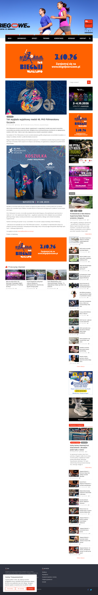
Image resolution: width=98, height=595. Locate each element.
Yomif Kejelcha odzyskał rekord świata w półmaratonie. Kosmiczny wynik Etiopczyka (35, 284)
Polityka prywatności (47, 579)
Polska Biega (10, 116)
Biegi (9, 38)
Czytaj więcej (88, 234)
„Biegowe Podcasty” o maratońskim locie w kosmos (84, 530)
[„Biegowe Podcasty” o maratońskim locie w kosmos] (74, 527)
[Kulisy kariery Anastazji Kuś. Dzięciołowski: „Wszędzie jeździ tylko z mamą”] (81, 428)
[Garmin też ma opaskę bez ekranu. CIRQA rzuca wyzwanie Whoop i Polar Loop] (74, 300)
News (76, 210)
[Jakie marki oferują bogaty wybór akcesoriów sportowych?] (74, 265)
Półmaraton (36, 125)
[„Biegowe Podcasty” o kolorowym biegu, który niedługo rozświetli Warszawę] (74, 470)
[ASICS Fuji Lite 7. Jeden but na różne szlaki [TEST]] (74, 319)
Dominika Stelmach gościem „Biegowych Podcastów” (84, 501)
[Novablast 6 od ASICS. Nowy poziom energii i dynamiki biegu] (74, 347)
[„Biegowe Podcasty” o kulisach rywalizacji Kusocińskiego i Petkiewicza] (74, 517)
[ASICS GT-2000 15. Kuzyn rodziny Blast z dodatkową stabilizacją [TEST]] (74, 256)
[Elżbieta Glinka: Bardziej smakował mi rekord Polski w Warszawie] (74, 490)
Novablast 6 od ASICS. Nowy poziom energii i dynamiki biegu (84, 349)
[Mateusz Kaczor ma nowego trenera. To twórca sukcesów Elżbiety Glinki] (74, 508)
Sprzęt (34, 38)
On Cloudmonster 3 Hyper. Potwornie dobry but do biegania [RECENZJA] (85, 276)
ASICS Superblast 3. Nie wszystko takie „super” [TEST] (85, 340)
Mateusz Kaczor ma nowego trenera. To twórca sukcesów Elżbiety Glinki (85, 510)
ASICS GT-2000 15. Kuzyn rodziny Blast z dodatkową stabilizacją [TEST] (85, 258)
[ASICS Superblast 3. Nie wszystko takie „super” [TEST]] (74, 338)
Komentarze (58, 38)
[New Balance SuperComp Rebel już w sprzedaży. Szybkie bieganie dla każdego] (74, 237)
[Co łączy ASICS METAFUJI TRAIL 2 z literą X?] (74, 311)
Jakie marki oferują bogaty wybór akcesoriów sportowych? (85, 267)
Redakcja (18, 125)
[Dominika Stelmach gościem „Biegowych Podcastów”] (74, 499)
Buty (72, 210)
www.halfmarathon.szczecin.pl (25, 231)
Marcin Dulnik (83, 220)
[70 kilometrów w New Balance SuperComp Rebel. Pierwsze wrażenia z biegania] (81, 197)
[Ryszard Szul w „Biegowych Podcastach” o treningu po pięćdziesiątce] (74, 481)
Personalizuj (10, 588)
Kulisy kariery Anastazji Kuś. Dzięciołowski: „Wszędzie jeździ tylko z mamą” (79, 448)
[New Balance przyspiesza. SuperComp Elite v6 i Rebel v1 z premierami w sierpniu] (74, 291)
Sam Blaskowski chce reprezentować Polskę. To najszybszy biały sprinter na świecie (56, 284)
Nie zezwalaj (21, 588)
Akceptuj (30, 588)
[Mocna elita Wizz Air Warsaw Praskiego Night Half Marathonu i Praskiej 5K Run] (15, 270)
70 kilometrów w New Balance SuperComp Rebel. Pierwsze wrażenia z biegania (80, 216)
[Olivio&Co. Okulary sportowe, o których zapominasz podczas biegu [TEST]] (74, 356)
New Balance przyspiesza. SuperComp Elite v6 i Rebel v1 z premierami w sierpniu (85, 294)
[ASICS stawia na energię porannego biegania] (74, 247)
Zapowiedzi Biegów (44, 125)
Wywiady (71, 38)
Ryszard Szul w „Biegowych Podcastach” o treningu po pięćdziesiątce (85, 483)
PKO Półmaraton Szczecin (27, 125)
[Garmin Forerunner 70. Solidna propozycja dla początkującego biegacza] (74, 282)
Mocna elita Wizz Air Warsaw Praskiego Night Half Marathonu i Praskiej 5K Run (14, 284)
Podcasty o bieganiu (76, 425)
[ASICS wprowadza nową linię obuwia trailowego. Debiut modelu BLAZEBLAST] (74, 327)
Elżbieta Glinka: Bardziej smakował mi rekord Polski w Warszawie (85, 492)
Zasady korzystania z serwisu (49, 577)
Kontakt (83, 38)
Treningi (46, 38)
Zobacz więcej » (81, 366)
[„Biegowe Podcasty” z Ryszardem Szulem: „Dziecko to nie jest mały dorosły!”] (74, 536)
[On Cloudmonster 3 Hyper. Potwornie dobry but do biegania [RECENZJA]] (74, 273)
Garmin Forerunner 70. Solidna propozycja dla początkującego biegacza (85, 285)
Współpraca (45, 574)
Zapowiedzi (21, 38)
